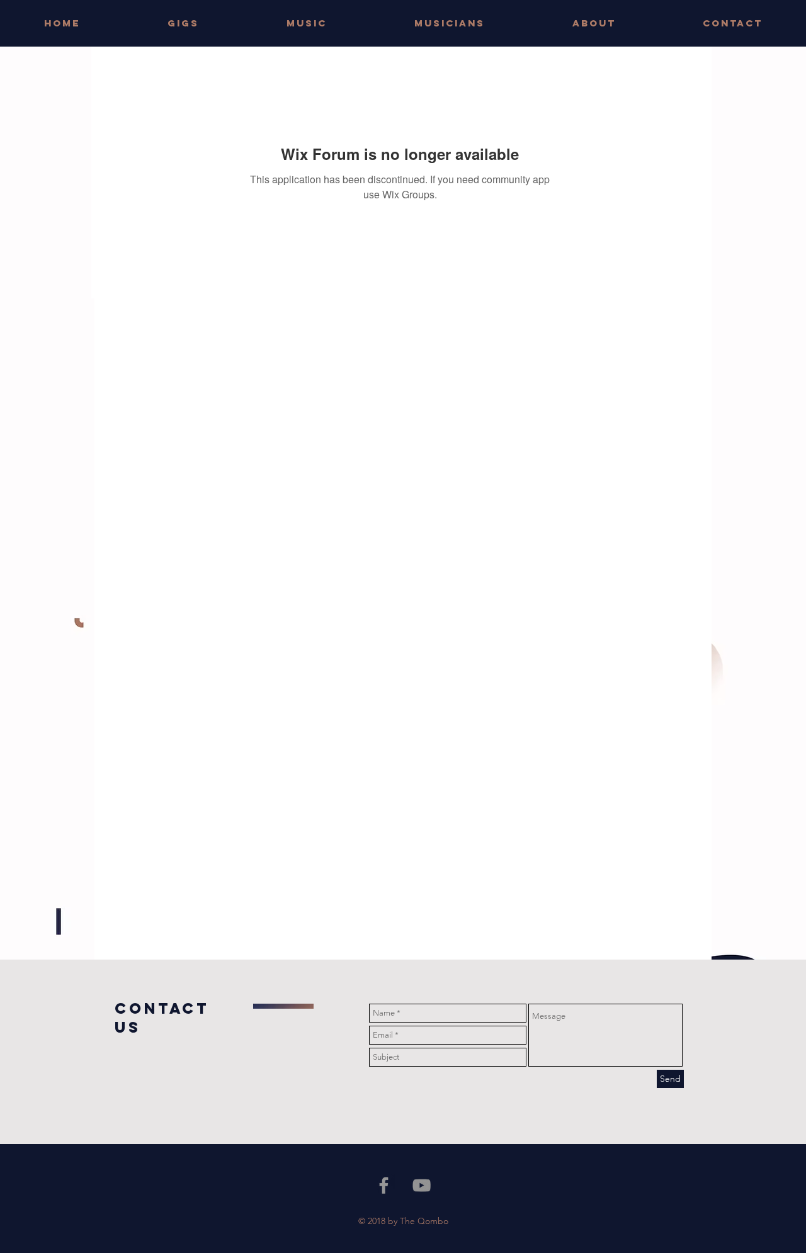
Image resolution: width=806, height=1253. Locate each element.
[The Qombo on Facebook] (384, 1185)
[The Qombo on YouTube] (422, 1185)
